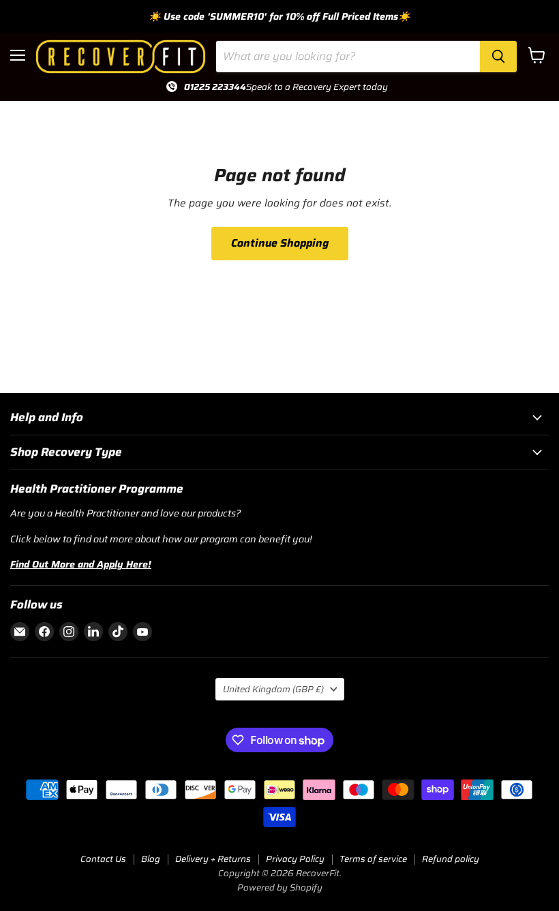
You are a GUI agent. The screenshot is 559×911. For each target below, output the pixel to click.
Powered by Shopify (279, 887)
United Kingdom (273, 689)
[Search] (498, 56)
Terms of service (373, 859)
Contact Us (103, 859)
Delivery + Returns (213, 859)
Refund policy (450, 859)
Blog (150, 859)
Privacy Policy (295, 859)
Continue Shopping (280, 242)
